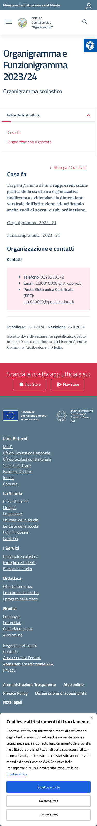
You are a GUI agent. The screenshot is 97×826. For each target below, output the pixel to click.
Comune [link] (10, 484)
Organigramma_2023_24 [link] (31, 222)
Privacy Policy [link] (15, 693)
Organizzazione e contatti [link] (30, 142)
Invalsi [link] (8, 478)
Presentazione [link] (15, 501)
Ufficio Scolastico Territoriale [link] (27, 459)
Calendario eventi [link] (18, 629)
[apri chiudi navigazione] (9, 22)
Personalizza (48, 801)
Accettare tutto (48, 787)
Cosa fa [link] (14, 132)
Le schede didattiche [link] (21, 593)
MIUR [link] (8, 447)
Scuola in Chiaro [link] (17, 465)
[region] (48, 769)
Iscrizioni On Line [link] (17, 471)
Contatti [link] (10, 651)
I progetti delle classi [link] (20, 599)
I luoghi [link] (9, 507)
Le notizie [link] (11, 616)
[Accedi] (89, 5)
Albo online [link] (13, 635)
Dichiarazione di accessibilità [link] (60, 693)
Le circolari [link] (12, 622)
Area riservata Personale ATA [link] (28, 664)
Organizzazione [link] (16, 532)
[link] (90, 45)
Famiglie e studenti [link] (19, 562)
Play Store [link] (70, 384)
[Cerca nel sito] (85, 22)
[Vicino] (91, 717)
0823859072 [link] (52, 277)
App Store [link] (33, 384)
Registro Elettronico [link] (20, 645)
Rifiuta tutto (48, 814)
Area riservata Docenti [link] (22, 658)
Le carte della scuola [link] (20, 526)
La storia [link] (10, 538)
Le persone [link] (12, 514)
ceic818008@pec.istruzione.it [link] (49, 302)
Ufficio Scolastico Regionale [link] (26, 453)
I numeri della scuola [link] (20, 520)
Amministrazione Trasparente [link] (29, 684)
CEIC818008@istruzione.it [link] (58, 283)
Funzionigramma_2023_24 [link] (33, 235)
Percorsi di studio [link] (17, 569)
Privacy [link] (9, 670)
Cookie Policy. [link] (18, 774)
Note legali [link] (12, 702)
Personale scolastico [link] (20, 556)
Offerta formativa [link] (18, 586)
